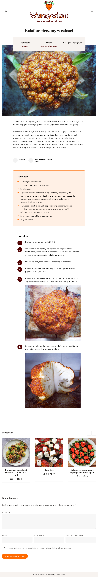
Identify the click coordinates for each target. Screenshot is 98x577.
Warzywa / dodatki (49, 46)
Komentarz (7, 512)
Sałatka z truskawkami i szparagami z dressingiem (82, 471)
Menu (92, 11)
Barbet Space (60, 575)
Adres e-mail (39, 535)
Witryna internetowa (74, 535)
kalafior (25, 46)
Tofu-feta (49, 469)
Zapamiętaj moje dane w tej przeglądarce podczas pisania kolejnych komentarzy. (37, 548)
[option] (16, 460)
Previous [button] (89, 433)
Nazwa (5, 535)
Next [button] (93, 433)
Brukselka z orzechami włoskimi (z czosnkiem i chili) (16, 472)
